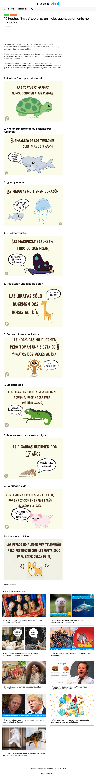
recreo (48, 3)
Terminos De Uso (60, 768)
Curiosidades (13, 15)
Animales (6, 15)
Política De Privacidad (45, 768)
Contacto (33, 768)
